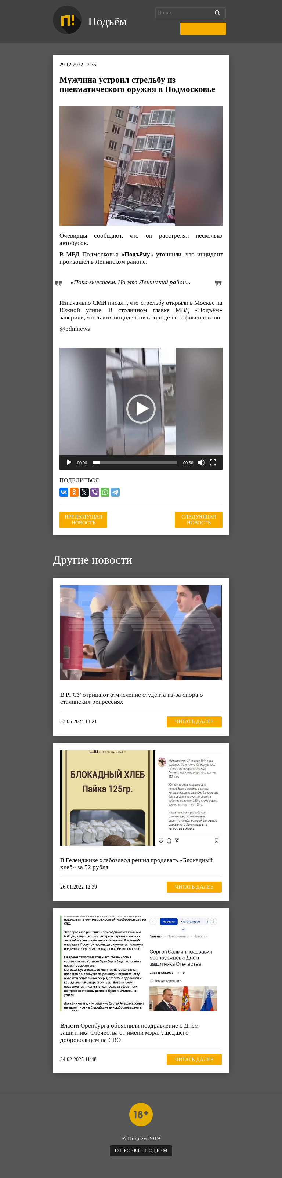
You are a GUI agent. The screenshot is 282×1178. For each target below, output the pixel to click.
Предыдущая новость (83, 520)
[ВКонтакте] (63, 492)
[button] (141, 409)
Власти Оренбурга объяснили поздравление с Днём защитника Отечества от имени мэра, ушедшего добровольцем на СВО (129, 1032)
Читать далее (194, 721)
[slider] (135, 462)
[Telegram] (115, 492)
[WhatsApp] (105, 492)
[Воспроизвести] (69, 462)
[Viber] (94, 492)
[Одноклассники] (74, 492)
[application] (141, 409)
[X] (84, 492)
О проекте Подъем (141, 1150)
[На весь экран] (213, 462)
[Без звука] (201, 462)
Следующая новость (198, 520)
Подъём (107, 21)
